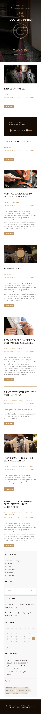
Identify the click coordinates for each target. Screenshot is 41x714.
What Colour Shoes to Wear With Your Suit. (18, 195)
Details (7, 94)
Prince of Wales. (14, 88)
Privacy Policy (26, 707)
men (28, 690)
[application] (20, 130)
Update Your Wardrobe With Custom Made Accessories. (18, 504)
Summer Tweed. (13, 268)
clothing (10, 690)
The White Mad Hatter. (18, 141)
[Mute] (27, 130)
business (24, 687)
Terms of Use (14, 707)
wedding (23, 693)
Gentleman (17, 202)
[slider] (30, 131)
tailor (15, 693)
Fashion (7, 147)
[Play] (11, 130)
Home (16, 54)
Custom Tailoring (12, 513)
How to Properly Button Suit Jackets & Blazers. (19, 341)
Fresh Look (17, 401)
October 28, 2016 (11, 517)
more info (9, 106)
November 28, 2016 (12, 97)
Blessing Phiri (12, 687)
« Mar (7, 648)
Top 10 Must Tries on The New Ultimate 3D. (19, 459)
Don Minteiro (10, 706)
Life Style (10, 575)
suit (8, 693)
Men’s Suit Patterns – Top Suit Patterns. (20, 393)
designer (20, 690)
